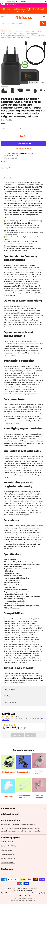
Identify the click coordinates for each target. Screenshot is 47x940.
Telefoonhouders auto (8, 858)
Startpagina (5, 30)
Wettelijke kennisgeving (35, 893)
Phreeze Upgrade (9, 689)
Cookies (19, 895)
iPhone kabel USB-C (8, 863)
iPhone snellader (6, 850)
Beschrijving (8, 178)
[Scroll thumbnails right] (44, 90)
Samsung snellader (7, 854)
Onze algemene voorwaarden (22, 891)
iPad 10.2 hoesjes (7, 842)
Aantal (3, 124)
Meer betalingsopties (23, 148)
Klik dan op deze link (28, 824)
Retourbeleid (22, 888)
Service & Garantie (9, 702)
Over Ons (6, 696)
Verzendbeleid (11, 888)
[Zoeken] (43, 23)
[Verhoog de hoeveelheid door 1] (20, 128)
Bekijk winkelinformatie (10, 158)
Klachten (27, 895)
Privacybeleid (33, 888)
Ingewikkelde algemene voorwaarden (13, 893)
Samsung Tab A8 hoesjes (9, 846)
